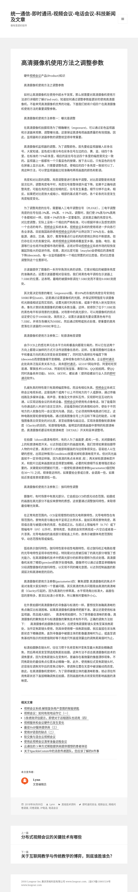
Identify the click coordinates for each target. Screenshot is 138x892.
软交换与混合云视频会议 (40, 737)
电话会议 (53, 807)
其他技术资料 (69, 804)
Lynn (52, 804)
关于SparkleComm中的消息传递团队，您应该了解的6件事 (61, 751)
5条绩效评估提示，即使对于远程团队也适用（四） (56, 718)
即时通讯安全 (89, 804)
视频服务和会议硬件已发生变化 (44, 723)
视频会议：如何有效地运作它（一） (47, 713)
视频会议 (35, 76)
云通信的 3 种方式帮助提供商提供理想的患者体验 (55, 746)
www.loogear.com (31, 885)
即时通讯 (108, 359)
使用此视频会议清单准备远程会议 (45, 741)
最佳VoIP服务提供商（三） (41, 727)
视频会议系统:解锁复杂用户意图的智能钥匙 (51, 708)
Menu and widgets (122, 23)
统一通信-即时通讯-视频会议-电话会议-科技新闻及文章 (63, 16)
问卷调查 (34, 807)
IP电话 (43, 807)
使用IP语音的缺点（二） (39, 732)
